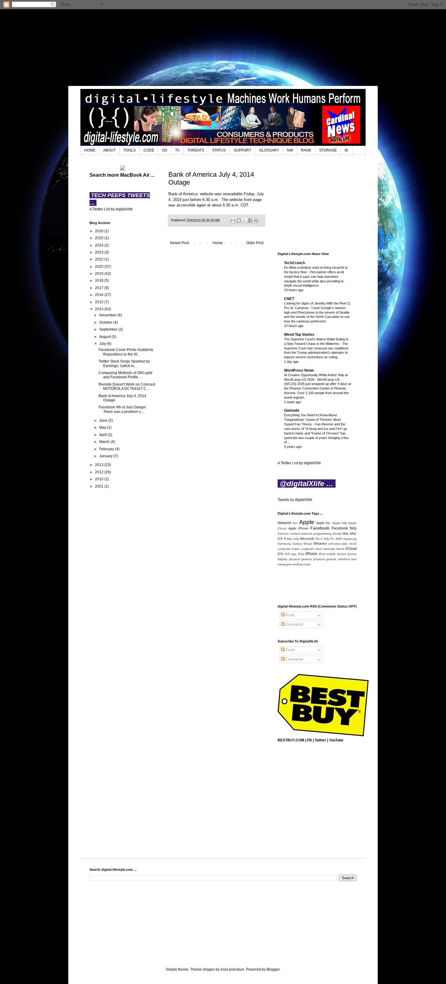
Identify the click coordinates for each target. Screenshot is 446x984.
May (103, 427)
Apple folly (339, 523)
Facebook (319, 528)
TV (177, 150)
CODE (149, 150)
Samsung (349, 538)
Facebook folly (344, 528)
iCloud (351, 548)
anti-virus (334, 543)
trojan (307, 564)
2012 (99, 472)
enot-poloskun (232, 969)
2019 (99, 273)
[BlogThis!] (239, 220)
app (344, 543)
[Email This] (233, 220)
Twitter (320, 740)
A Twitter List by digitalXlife (111, 209)
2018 (99, 280)
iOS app (291, 554)
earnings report (333, 548)
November (108, 315)
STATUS (219, 150)
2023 (99, 252)
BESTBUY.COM (291, 740)
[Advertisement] (223, 47)
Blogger (273, 969)
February (107, 449)
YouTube (336, 740)
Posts (290, 615)
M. (347, 150)
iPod (322, 554)
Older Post (254, 243)
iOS (280, 554)
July (103, 344)
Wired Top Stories (299, 334)
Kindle (337, 533)
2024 (99, 245)
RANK (306, 150)
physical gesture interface (331, 559)
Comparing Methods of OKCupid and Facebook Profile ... (125, 375)
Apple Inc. (323, 523)
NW (290, 150)
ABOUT (109, 150)
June (103, 420)
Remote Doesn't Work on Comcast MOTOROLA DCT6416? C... (127, 386)
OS (164, 150)
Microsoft (307, 538)
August (105, 337)
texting (297, 564)
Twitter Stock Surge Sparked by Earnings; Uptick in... (124, 363)
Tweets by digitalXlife (295, 500)
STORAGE (328, 150)
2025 (99, 238)
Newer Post (179, 243)
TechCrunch (294, 263)
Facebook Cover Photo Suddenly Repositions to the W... (126, 352)
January (106, 456)
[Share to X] (245, 220)
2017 (99, 288)
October (106, 322)
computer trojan (289, 548)
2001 (99, 486)
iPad (301, 554)
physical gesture (300, 559)
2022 (99, 259)
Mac (346, 533)
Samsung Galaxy (290, 543)
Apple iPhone (298, 528)
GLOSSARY (269, 150)
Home (218, 243)
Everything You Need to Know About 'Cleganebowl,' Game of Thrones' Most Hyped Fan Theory (312, 419)
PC (332, 538)
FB (309, 740)
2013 (99, 465)
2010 (99, 479)
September (108, 329)
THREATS (196, 150)
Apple (306, 522)
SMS (339, 538)
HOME (89, 150)
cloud (352, 543)
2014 (99, 309)
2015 (99, 302)
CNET (289, 299)
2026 (99, 231)
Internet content (289, 533)
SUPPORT (242, 150)
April (103, 435)
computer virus (311, 548)
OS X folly (322, 538)
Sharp (307, 543)
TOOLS (129, 150)
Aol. (295, 523)
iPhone (311, 554)
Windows (320, 543)
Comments (294, 624)
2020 (99, 266)
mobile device (336, 554)
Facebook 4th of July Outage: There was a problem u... (123, 409)
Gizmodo (291, 410)
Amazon (284, 523)
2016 (99, 295)
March (104, 442)
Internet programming (316, 533)
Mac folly (293, 538)
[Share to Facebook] (250, 220)
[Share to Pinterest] (256, 220)
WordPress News (299, 370)
